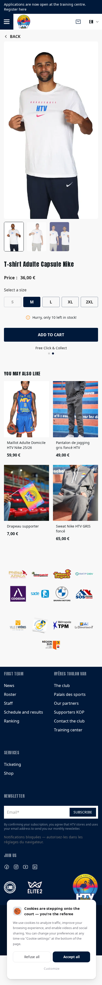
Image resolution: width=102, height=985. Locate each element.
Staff (8, 703)
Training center (68, 730)
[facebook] (6, 867)
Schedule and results (23, 712)
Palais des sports (70, 694)
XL (70, 302)
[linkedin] (35, 867)
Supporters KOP (69, 712)
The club (62, 685)
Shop (9, 773)
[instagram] (16, 867)
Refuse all (31, 957)
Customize (51, 969)
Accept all (71, 957)
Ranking (11, 721)
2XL (89, 302)
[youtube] (25, 867)
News (9, 685)
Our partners (66, 703)
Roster (10, 694)
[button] (6, 21)
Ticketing (12, 764)
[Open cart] (78, 22)
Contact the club (69, 721)
